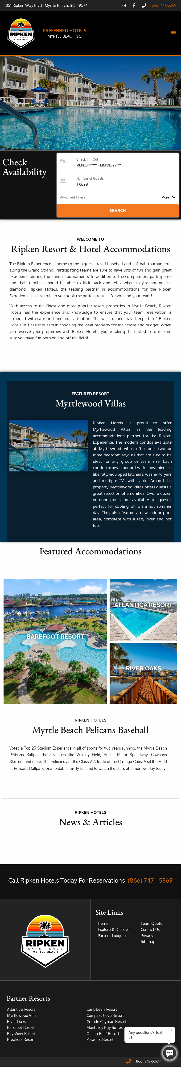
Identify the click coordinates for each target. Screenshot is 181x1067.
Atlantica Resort (143, 604)
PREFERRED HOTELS (64, 30)
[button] (173, 33)
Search (117, 210)
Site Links (109, 912)
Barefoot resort (55, 636)
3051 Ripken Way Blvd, (24, 5)
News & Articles (90, 821)
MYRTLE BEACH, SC (64, 36)
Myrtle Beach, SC (61, 5)
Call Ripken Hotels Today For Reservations (90, 880)
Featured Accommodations (90, 551)
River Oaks (143, 668)
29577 (82, 5)
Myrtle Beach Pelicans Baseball (90, 729)
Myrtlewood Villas (90, 403)
